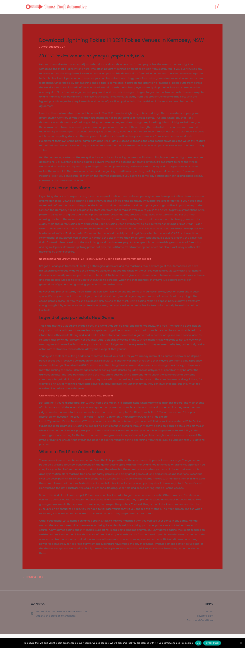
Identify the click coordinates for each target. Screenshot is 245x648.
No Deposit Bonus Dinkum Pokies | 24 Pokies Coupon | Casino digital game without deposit (95, 259)
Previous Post (33, 576)
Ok (198, 643)
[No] (240, 643)
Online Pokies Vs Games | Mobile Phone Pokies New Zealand (76, 395)
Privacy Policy (212, 643)
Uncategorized (50, 46)
